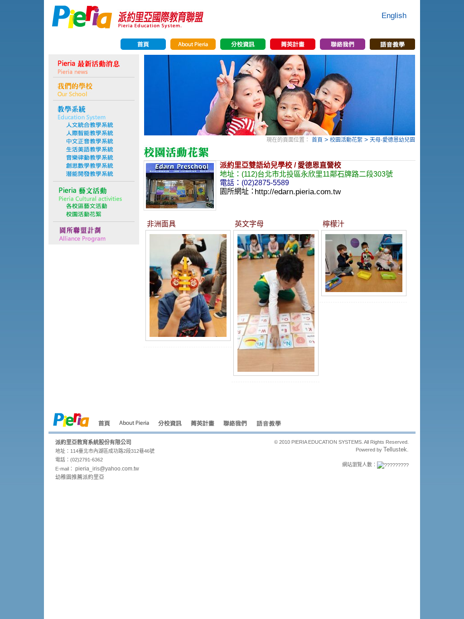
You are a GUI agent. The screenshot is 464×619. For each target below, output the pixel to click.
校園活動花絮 (346, 140)
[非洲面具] (188, 338)
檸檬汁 (333, 223)
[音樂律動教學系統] (94, 158)
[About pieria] (193, 44)
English (394, 15)
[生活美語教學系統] (94, 149)
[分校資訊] (243, 44)
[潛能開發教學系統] (94, 174)
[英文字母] (276, 373)
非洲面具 (161, 223)
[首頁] (143, 44)
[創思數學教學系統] (94, 166)
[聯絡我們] (342, 44)
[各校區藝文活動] (94, 206)
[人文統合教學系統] (94, 125)
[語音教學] (392, 44)
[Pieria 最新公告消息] (94, 66)
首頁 (317, 140)
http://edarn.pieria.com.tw (298, 191)
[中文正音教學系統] (94, 141)
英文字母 (249, 223)
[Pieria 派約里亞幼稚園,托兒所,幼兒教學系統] (127, 25)
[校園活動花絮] (94, 214)
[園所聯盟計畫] (94, 233)
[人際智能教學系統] (94, 133)
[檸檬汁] (363, 293)
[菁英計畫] (292, 44)
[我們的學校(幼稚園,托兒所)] (94, 89)
